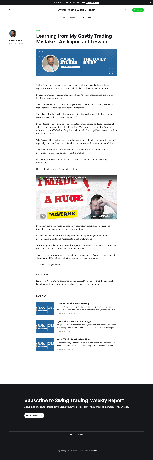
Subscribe (138, 10)
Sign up (71, 434)
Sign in (127, 10)
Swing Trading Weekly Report (76, 10)
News (38, 31)
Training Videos (86, 17)
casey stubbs (15, 40)
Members (73, 17)
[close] (150, 2)
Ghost (95, 451)
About (64, 17)
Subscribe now (36, 415)
